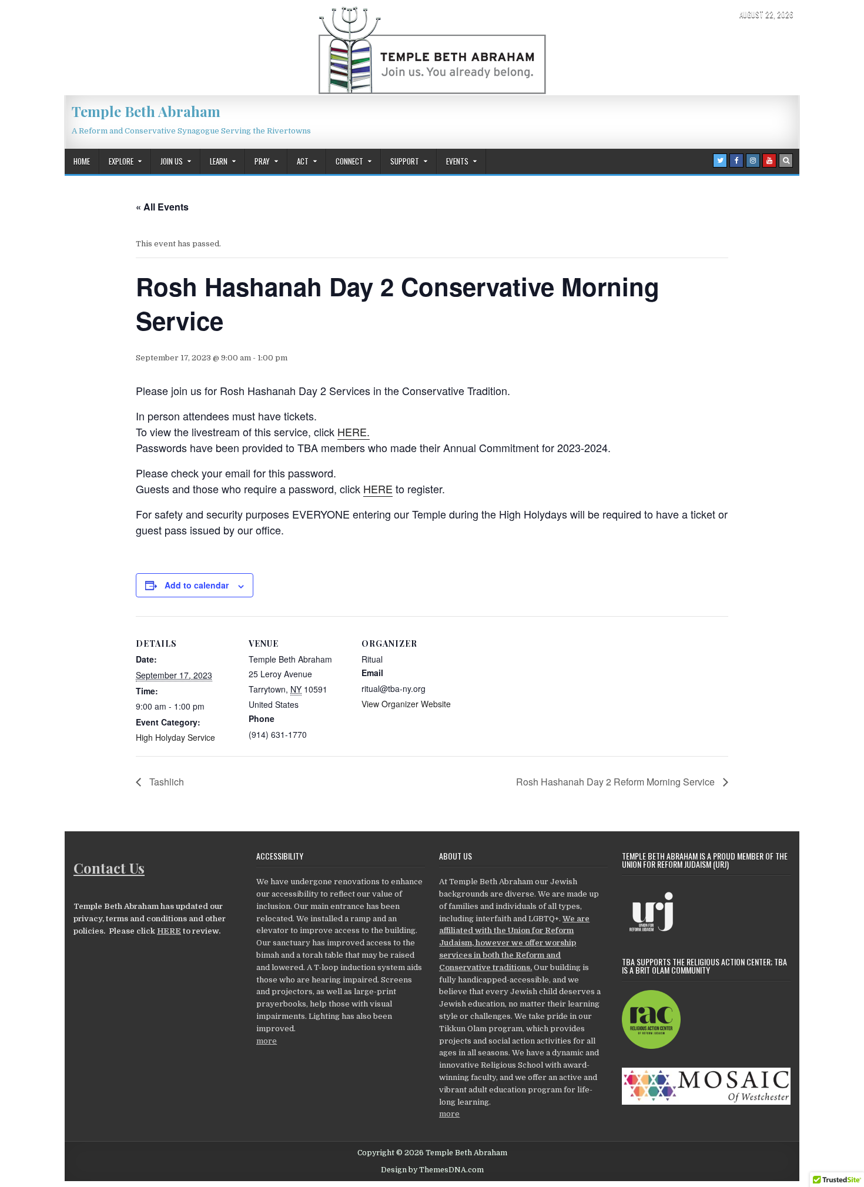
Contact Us (109, 867)
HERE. (353, 431)
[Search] (786, 160)
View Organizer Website (406, 704)
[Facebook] (736, 160)
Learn (218, 161)
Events (457, 161)
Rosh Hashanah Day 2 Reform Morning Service (616, 781)
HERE (378, 488)
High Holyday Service (175, 737)
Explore (121, 161)
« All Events (162, 206)
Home (81, 161)
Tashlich (165, 781)
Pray (262, 161)
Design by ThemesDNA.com (432, 1170)
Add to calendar (197, 585)
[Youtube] (769, 160)
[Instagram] (753, 160)
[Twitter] (720, 160)
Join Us (171, 161)
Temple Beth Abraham (146, 111)
